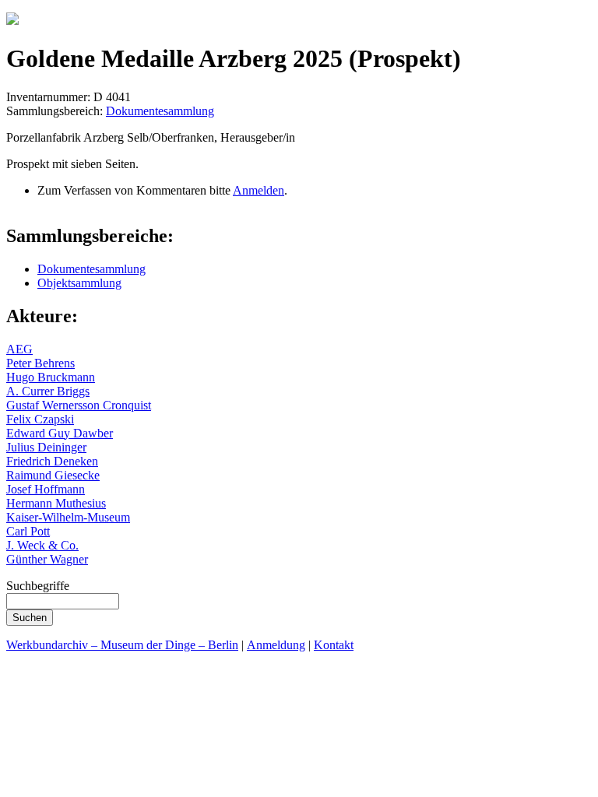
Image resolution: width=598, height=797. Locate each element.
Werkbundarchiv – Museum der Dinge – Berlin (122, 644)
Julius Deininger (46, 447)
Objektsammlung (79, 283)
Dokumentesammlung (160, 111)
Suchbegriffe (37, 585)
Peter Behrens (40, 363)
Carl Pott (28, 531)
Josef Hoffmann (45, 489)
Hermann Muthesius (56, 503)
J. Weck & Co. (42, 545)
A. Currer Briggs (48, 391)
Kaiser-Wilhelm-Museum (68, 517)
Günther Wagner (47, 559)
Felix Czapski (40, 419)
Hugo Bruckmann (50, 377)
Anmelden (258, 190)
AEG (19, 349)
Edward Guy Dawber (59, 433)
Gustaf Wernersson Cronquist (78, 405)
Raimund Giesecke (53, 475)
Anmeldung (276, 644)
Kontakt (334, 644)
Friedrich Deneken (52, 461)
